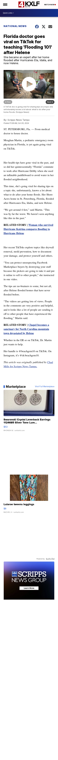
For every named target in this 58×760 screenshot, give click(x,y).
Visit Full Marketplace (44, 387)
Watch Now (49, 5)
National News (15, 26)
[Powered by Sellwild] (50, 559)
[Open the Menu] (5, 4)
